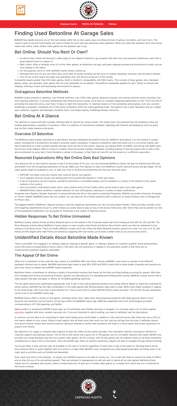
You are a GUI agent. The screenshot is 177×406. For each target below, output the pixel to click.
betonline (19, 312)
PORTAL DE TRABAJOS (92, 24)
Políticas (113, 24)
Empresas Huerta (68, 24)
